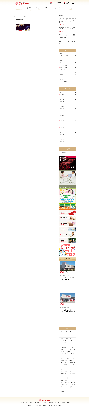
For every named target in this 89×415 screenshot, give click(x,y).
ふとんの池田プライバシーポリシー (55, 405)
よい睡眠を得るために (52, 402)
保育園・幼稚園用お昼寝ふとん (45, 404)
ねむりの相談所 (61, 402)
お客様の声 (29, 405)
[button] (74, 152)
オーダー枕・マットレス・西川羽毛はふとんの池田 (28, 402)
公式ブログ (44, 405)
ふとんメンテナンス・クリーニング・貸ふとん (63, 404)
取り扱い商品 (68, 402)
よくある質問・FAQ (36, 405)
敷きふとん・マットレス (33, 404)
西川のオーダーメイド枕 (21, 404)
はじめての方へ (43, 402)
